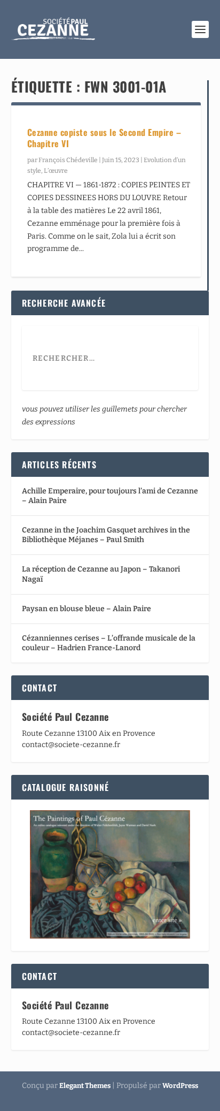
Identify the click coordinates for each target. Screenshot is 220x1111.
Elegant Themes (85, 1086)
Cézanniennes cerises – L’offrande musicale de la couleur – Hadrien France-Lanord (108, 643)
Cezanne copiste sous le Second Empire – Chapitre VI (104, 138)
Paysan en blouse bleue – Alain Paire (86, 608)
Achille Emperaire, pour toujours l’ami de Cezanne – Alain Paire (110, 495)
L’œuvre (56, 170)
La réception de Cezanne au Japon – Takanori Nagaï (101, 574)
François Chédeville (68, 160)
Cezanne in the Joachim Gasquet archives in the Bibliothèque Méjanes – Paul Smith (106, 535)
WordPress (180, 1086)
